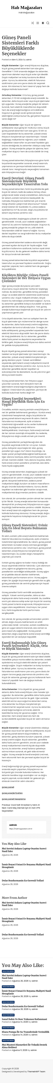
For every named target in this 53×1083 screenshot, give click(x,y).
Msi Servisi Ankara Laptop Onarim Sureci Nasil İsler (24, 850)
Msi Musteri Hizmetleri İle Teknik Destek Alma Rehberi (24, 1046)
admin (29, 59)
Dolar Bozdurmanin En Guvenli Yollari (23, 880)
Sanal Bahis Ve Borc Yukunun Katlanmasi (24, 1019)
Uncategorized (8, 971)
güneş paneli (8, 787)
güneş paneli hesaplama (14, 799)
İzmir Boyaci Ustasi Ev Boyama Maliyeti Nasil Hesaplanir (26, 866)
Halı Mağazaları (26, 7)
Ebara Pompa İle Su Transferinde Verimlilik (25, 1031)
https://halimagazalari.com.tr (20, 829)
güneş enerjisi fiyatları (12, 793)
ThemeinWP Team (36, 1071)
